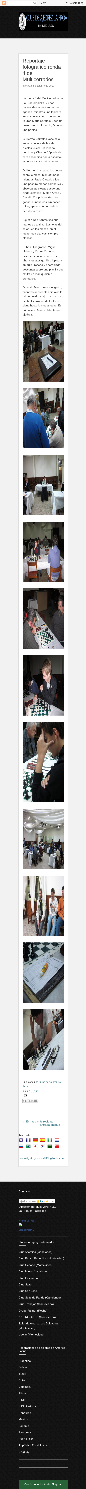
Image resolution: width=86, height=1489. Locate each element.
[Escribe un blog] (28, 1101)
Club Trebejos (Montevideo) (36, 1304)
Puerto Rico (26, 1438)
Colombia (25, 1386)
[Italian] (50, 1141)
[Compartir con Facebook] (36, 1101)
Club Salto (25, 1284)
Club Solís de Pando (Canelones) (40, 1297)
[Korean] (43, 1147)
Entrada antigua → (52, 1124)
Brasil (22, 1373)
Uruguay (24, 1451)
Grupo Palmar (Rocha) (33, 1310)
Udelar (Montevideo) (32, 1334)
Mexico (23, 1419)
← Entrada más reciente (38, 1121)
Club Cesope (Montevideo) (36, 1265)
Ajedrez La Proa (26, 1221)
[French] (29, 1141)
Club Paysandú (28, 1278)
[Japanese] (36, 1147)
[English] (22, 1141)
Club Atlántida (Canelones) (35, 1251)
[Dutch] (58, 1141)
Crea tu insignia (26, 1230)
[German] (36, 1141)
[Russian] (22, 1147)
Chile (22, 1380)
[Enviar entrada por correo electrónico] (25, 1095)
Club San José (28, 1290)
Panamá (24, 1426)
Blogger (56, 1484)
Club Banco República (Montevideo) (41, 1258)
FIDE (22, 1399)
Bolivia (23, 1367)
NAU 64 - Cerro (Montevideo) (37, 1317)
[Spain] (43, 1141)
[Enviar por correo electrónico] (24, 1101)
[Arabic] (50, 1147)
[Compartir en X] (32, 1101)
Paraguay (25, 1432)
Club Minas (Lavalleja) (33, 1271)
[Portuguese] (29, 1147)
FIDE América (27, 1406)
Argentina (25, 1360)
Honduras (25, 1412)
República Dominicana (33, 1445)
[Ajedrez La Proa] (20, 1225)
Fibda (22, 1393)
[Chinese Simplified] (58, 1147)
